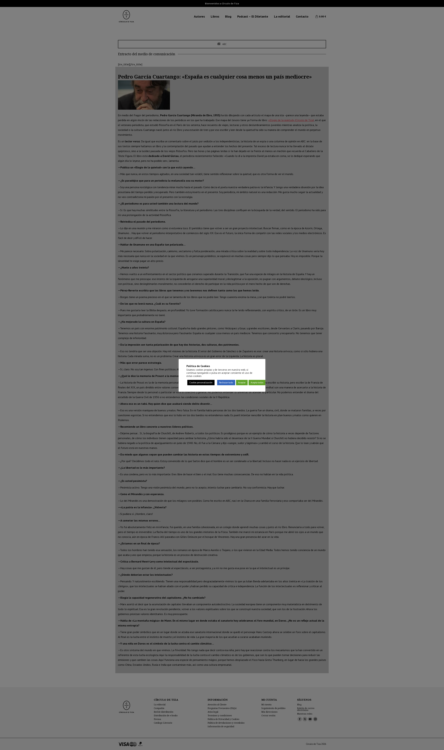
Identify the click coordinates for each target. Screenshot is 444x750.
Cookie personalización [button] (200, 382)
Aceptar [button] (242, 382)
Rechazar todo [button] (226, 382)
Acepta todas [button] (257, 382)
